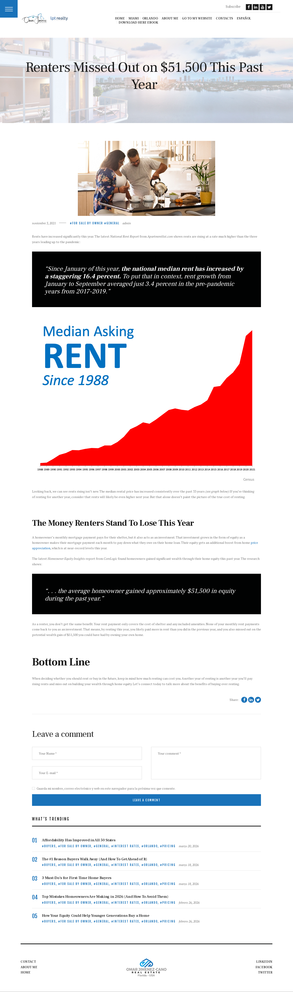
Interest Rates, (127, 846)
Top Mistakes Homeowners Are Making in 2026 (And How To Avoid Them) (105, 896)
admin (126, 223)
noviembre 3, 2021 (44, 223)
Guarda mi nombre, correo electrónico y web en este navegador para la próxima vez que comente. (106, 788)
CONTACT (28, 962)
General (112, 223)
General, (103, 846)
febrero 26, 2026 (189, 902)
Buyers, (51, 846)
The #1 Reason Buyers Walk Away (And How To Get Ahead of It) (94, 859)
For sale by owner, (77, 846)
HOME (25, 973)
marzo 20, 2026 (189, 846)
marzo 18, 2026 (189, 865)
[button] (9, 9)
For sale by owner (87, 223)
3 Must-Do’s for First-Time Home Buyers (76, 878)
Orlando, (152, 846)
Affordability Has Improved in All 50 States (78, 840)
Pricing (169, 846)
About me (29, 967)
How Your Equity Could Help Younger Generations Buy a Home (95, 915)
